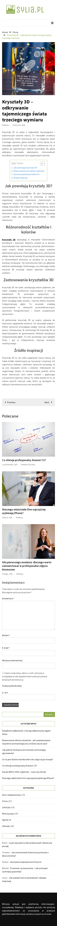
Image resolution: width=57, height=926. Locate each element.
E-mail (6, 647)
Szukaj (49, 714)
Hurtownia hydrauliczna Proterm (25, 862)
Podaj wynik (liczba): (12, 685)
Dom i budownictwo (11, 794)
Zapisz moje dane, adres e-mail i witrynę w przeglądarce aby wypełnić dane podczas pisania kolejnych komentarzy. (24, 676)
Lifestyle (6, 807)
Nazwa (6, 635)
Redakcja (5, 125)
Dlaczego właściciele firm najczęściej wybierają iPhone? (28, 778)
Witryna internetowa (12, 660)
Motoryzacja (8, 813)
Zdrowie (6, 826)
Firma (5, 801)
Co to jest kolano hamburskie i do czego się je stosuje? (27, 759)
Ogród (5, 819)
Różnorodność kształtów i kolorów (28, 171)
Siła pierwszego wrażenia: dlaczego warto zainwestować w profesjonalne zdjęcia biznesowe (26, 565)
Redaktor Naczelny (28, 464)
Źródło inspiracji (20, 177)
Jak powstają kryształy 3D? (25, 167)
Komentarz (8, 598)
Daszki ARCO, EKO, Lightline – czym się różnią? (24, 771)
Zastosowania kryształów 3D (26, 174)
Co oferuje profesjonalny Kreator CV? (24, 460)
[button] (41, 163)
